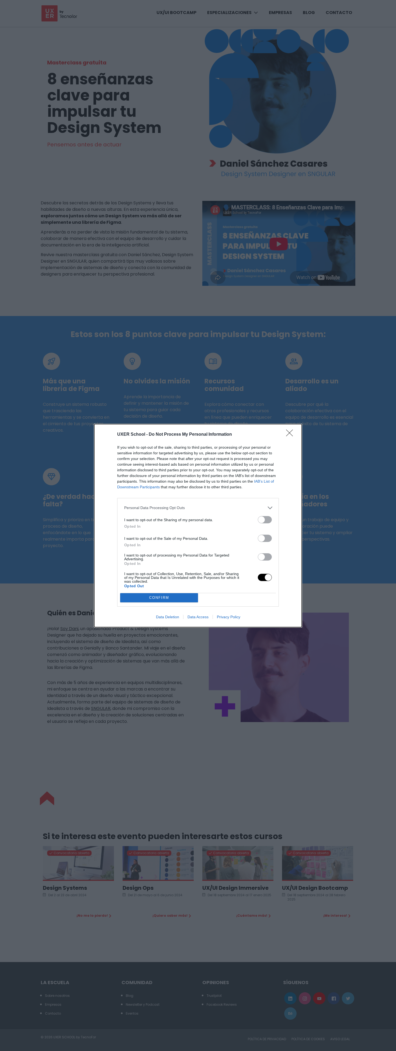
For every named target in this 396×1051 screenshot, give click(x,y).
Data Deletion (167, 617)
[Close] (291, 435)
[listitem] (198, 508)
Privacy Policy (228, 617)
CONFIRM (159, 598)
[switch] (265, 519)
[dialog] (198, 525)
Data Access (198, 617)
